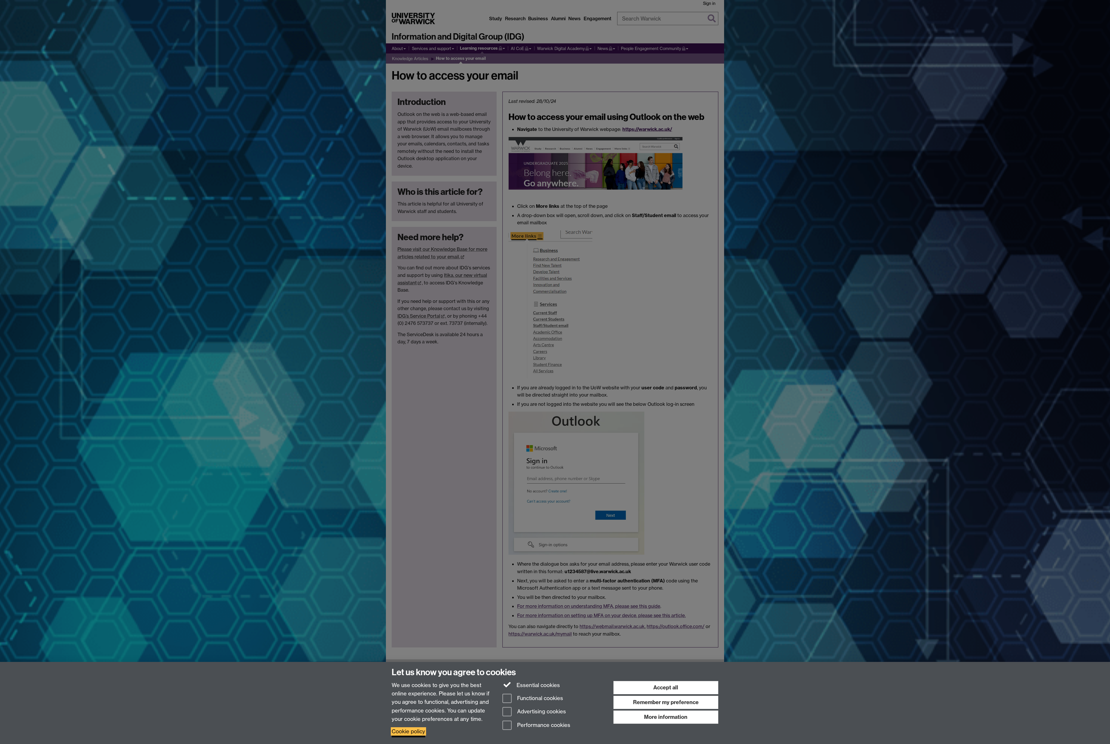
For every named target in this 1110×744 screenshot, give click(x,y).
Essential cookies (537, 685)
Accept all (665, 687)
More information (665, 717)
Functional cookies (539, 698)
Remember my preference (666, 702)
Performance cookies (543, 725)
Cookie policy (408, 731)
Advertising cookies (541, 711)
